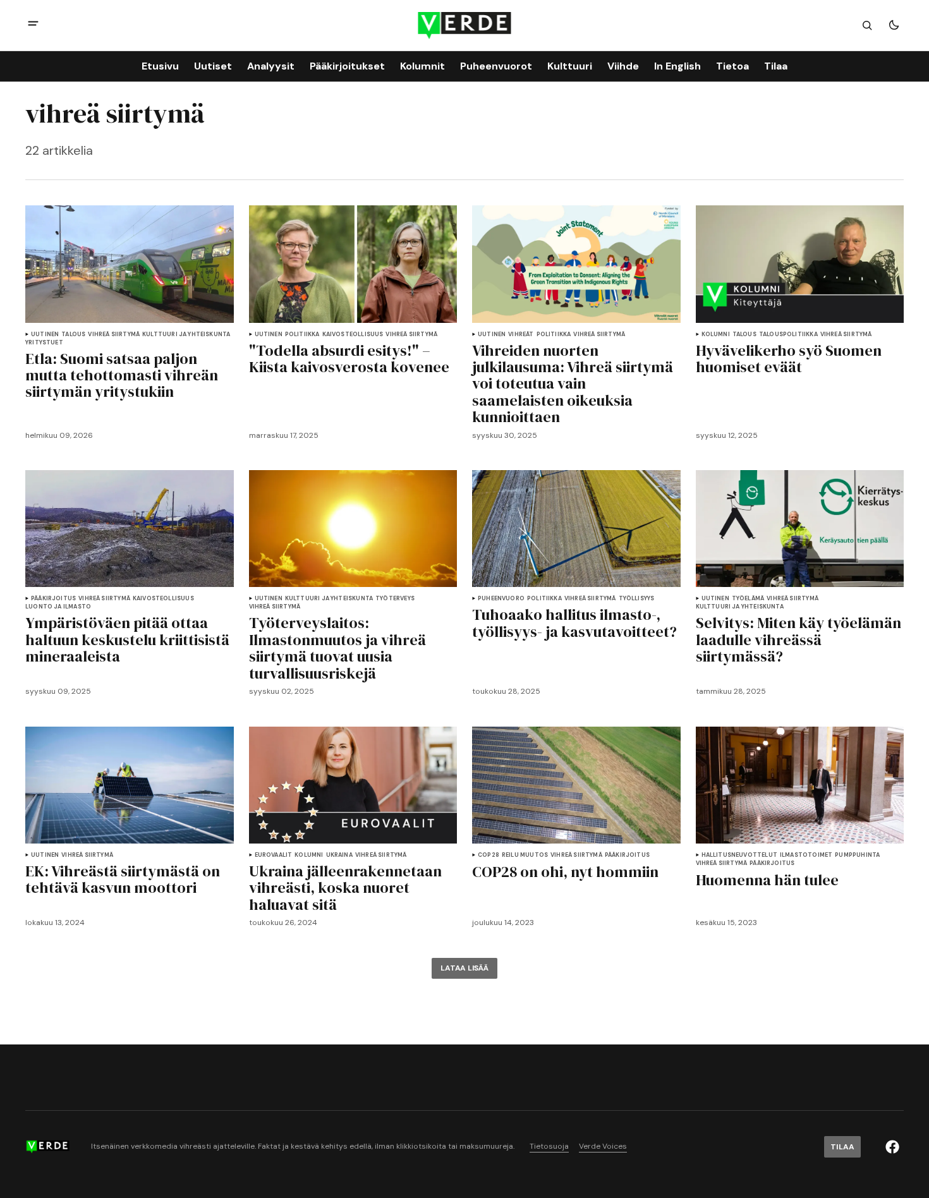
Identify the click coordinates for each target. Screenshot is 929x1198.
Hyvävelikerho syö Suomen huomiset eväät (789, 359)
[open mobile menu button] (33, 25)
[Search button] (867, 25)
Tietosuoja (549, 1146)
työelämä (748, 599)
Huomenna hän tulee (767, 880)
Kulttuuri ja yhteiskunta (186, 334)
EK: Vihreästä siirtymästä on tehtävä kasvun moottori (122, 880)
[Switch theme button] (893, 25)
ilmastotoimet (806, 855)
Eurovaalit (274, 855)
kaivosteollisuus (353, 334)
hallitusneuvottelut (739, 855)
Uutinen (45, 334)
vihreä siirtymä (114, 334)
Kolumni (715, 334)
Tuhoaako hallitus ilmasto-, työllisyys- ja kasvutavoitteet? (574, 623)
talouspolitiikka (788, 334)
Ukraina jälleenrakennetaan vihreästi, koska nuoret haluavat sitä (345, 888)
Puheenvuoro (501, 599)
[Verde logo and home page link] (464, 25)
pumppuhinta (857, 855)
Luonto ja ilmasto (58, 607)
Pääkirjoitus (53, 599)
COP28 (488, 855)
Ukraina (339, 855)
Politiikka (302, 334)
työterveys (395, 599)
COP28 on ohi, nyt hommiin (565, 872)
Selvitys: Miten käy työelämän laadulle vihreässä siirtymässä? (798, 640)
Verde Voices (603, 1146)
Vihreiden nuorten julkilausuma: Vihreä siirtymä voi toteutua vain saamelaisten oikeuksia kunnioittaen (572, 384)
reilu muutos (525, 855)
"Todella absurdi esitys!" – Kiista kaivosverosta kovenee (349, 359)
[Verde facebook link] (892, 1147)
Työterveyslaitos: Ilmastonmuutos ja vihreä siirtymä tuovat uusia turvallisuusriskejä (337, 648)
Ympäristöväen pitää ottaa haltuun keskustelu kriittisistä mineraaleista (127, 640)
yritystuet (44, 343)
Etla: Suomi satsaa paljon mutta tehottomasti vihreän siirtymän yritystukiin (121, 376)
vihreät (520, 334)
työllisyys (637, 599)
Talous (73, 334)
